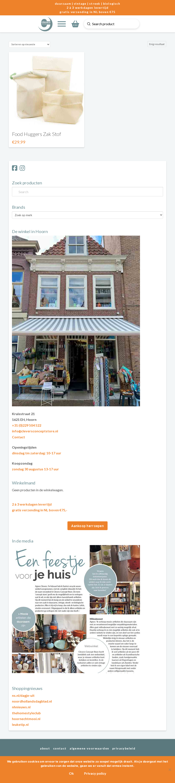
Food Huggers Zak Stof (36, 134)
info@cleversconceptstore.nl (35, 431)
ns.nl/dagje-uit (23, 695)
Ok (71, 773)
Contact (18, 437)
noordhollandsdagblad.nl (32, 701)
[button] (62, 24)
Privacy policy (95, 773)
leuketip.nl (20, 724)
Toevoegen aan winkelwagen (46, 120)
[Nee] (170, 769)
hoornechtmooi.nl (26, 719)
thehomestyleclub (26, 713)
